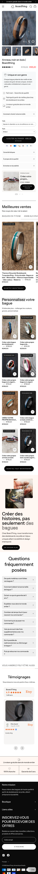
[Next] (35, 2)
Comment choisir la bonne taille (14, 114)
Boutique (6, 802)
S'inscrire (19, 847)
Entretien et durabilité (11, 166)
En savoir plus (11, 547)
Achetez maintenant (14, 288)
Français (4, 861)
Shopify (23, 865)
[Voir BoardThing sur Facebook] (8, 855)
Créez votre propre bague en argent (27, 381)
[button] (30, 6)
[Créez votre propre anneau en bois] (11, 181)
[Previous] (2, 2)
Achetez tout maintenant (19, 469)
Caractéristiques (9, 152)
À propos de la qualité (10, 159)
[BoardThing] (19, 6)
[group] (19, 1)
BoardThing (10, 865)
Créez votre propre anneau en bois (25, 177)
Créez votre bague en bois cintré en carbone (27, 419)
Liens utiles (7, 809)
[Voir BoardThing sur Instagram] (3, 855)
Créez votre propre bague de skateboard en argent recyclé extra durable (27, 343)
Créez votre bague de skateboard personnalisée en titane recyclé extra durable (9, 343)
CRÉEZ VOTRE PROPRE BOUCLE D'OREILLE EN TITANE (9, 419)
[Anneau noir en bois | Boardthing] (6, 51)
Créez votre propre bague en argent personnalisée (9, 381)
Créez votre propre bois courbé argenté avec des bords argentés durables (27, 457)
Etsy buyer (14, 724)
